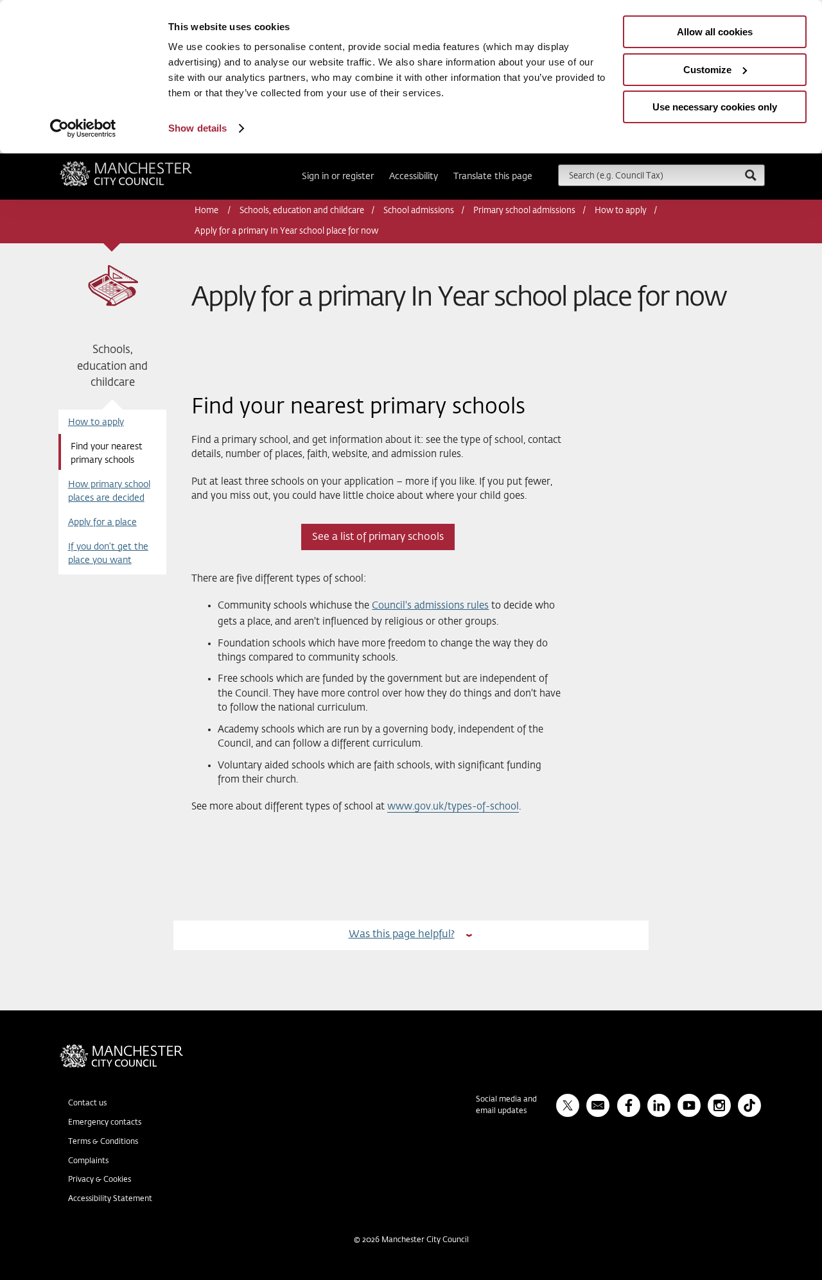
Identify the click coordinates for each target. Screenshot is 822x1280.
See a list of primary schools (378, 537)
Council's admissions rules (430, 605)
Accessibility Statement (110, 1199)
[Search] (750, 175)
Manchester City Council (143, 166)
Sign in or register (338, 176)
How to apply (621, 211)
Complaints (88, 1161)
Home (207, 211)
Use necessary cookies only (714, 106)
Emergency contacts (104, 1123)
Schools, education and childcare (302, 211)
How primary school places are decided (109, 491)
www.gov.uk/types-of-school (453, 806)
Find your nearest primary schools (107, 453)
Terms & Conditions (103, 1142)
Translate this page (492, 176)
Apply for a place (102, 522)
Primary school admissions (524, 211)
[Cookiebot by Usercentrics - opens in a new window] (83, 128)
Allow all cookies (715, 31)
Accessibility (413, 176)
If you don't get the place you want (108, 553)
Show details (197, 128)
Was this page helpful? (402, 934)
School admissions (418, 211)
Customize (707, 69)
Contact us (87, 1103)
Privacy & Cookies (99, 1180)
